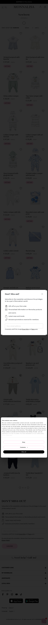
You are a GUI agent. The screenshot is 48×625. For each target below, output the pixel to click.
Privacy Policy (25, 329)
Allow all (23, 451)
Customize (23, 447)
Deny (23, 442)
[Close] (42, 293)
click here (9, 435)
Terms (33, 329)
